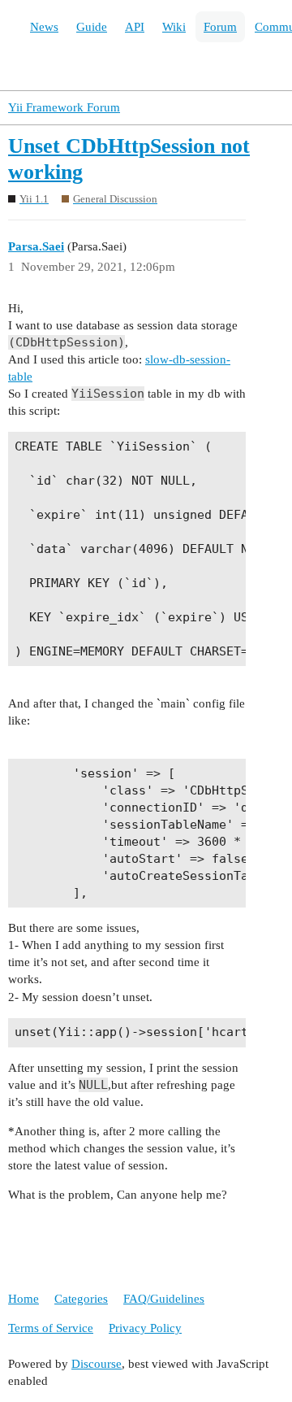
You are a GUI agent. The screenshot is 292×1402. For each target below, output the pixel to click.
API (134, 26)
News (44, 26)
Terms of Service (50, 1328)
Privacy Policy (145, 1328)
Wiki (174, 26)
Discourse (96, 1363)
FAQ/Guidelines (163, 1298)
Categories (81, 1298)
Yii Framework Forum (64, 107)
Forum (220, 26)
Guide (91, 26)
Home (23, 1298)
